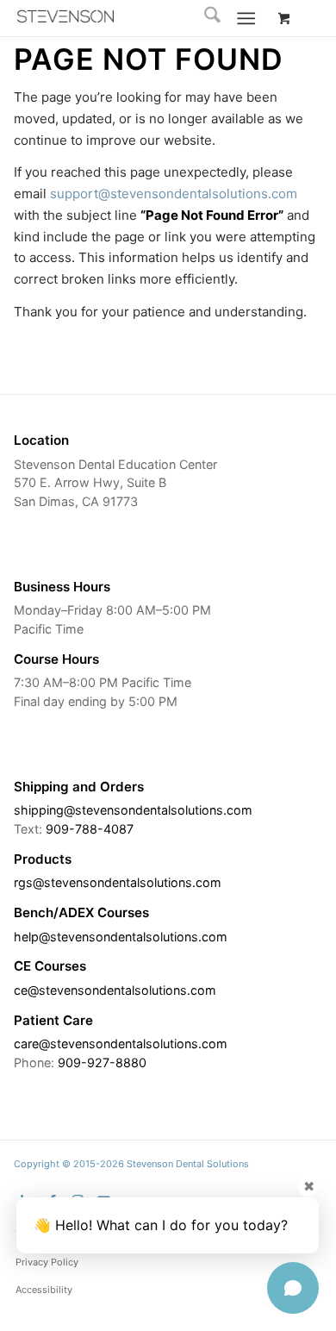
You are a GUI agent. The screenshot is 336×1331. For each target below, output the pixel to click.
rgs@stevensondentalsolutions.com (117, 882)
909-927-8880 (102, 1062)
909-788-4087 (90, 829)
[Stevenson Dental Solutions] (65, 16)
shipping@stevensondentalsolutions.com (133, 810)
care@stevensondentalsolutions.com (120, 1043)
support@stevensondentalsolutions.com (173, 193)
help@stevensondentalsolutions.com (120, 936)
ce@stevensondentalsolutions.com (115, 990)
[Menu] (246, 18)
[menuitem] (204, 18)
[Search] (204, 18)
